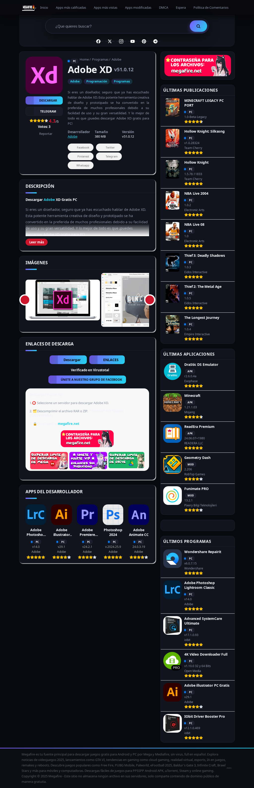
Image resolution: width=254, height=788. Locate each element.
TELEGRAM (48, 111)
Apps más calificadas (71, 7)
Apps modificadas (138, 7)
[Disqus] (87, 630)
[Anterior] (25, 300)
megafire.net (68, 423)
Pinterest (83, 156)
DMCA (163, 7)
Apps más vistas (105, 7)
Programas (100, 59)
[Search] (198, 26)
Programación (96, 81)
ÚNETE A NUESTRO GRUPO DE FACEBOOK (91, 379)
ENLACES (111, 359)
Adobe (116, 59)
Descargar (48, 100)
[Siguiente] (149, 300)
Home (84, 59)
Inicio (44, 7)
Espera (181, 7)
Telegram (112, 156)
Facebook (83, 147)
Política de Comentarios (210, 7)
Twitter (110, 147)
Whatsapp (82, 165)
